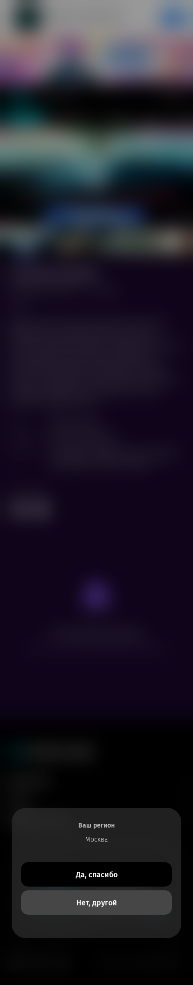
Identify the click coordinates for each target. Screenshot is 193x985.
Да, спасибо (97, 874)
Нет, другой (96, 902)
